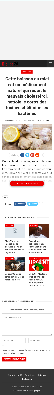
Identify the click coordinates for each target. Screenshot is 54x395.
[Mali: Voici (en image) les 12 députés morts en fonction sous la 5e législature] (15, 231)
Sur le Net (33, 259)
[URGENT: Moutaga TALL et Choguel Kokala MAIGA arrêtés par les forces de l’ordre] (39, 264)
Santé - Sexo (27, 72)
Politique (42, 375)
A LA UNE (9, 226)
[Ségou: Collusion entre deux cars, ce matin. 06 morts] (15, 264)
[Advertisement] (27, 30)
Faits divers (30, 375)
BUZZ (19, 375)
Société (11, 375)
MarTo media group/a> (32, 391)
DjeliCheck (27, 379)
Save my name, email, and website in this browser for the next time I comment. (27, 351)
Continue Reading (27, 183)
